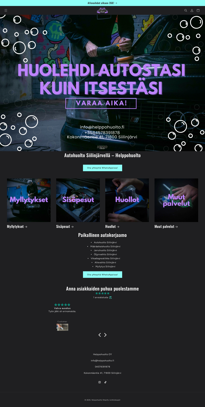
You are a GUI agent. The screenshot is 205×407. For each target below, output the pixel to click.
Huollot (110, 226)
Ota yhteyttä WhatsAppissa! (102, 168)
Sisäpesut (63, 226)
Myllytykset (15, 226)
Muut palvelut (164, 226)
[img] (102, 293)
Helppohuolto (96, 400)
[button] (6, 10)
